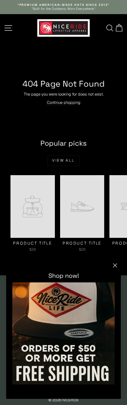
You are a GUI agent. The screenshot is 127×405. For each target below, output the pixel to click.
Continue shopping (63, 102)
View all (63, 160)
